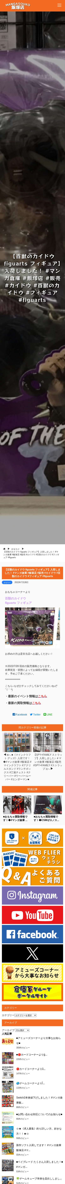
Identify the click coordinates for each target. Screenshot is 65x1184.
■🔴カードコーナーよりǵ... (31, 1054)
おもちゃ (7, 582)
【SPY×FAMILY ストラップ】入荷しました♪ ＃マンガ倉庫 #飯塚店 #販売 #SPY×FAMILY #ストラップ (47, 761)
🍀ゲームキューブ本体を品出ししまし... (39, 1178)
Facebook (21, 714)
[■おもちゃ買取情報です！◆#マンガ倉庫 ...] (17, 813)
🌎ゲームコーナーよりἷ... (30, 1083)
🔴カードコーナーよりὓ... (30, 1069)
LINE (49, 714)
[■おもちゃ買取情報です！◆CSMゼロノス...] (47, 813)
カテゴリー (8, 1015)
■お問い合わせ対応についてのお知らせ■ (39, 1114)
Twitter (36, 714)
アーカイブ (8, 1030)
